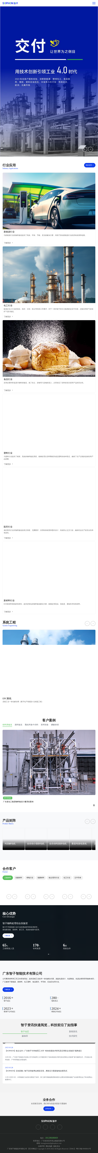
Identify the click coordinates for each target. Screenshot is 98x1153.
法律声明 (41, 1146)
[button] (48, 954)
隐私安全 (56, 1146)
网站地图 (49, 1146)
